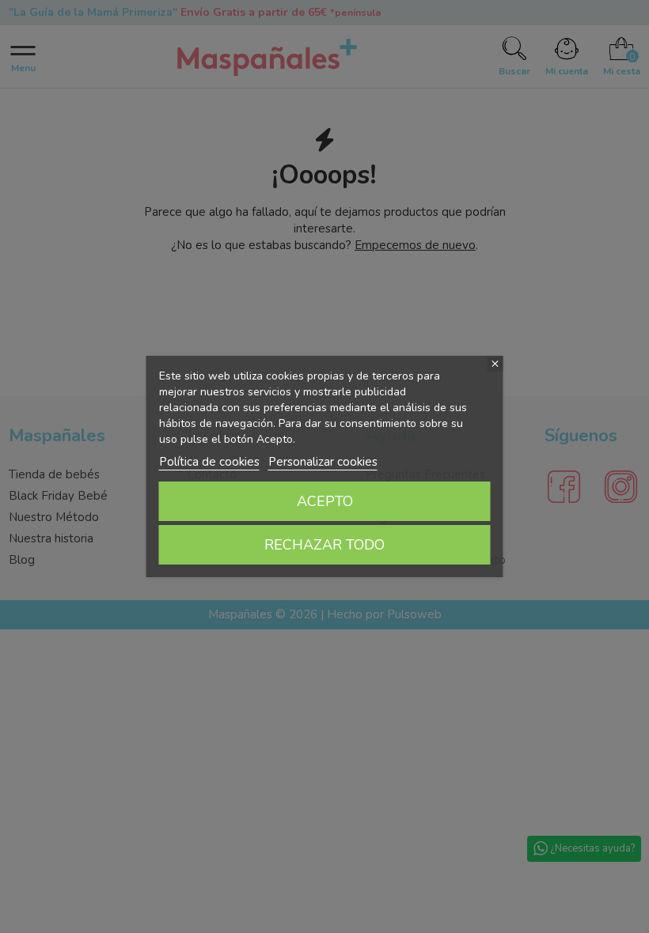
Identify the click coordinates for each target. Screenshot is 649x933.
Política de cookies (209, 462)
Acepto (325, 501)
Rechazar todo (324, 544)
